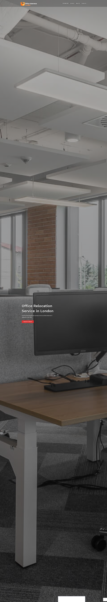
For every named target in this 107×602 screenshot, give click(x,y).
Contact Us (83, 3)
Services (72, 3)
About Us (78, 3)
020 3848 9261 (65, 3)
